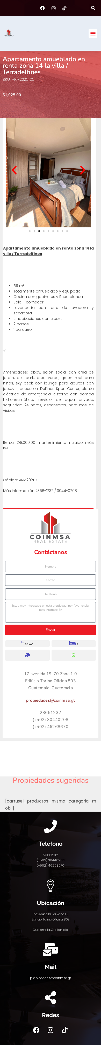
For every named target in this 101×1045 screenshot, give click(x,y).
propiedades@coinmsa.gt (50, 700)
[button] (93, 8)
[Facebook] (36, 1030)
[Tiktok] (64, 1030)
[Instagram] (50, 1030)
